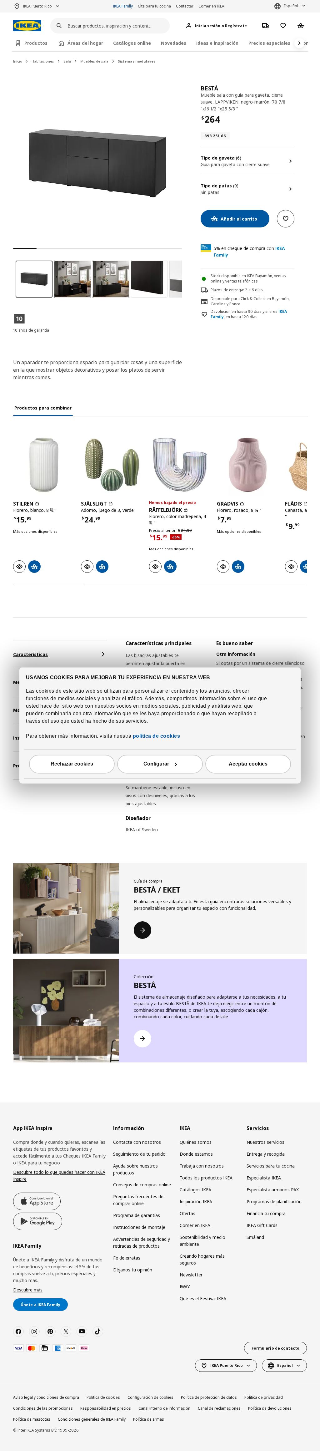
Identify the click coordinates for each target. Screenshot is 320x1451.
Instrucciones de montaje (139, 1227)
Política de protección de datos (209, 1397)
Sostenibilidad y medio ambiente (202, 1240)
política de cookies (155, 736)
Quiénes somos (196, 1142)
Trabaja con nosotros (202, 1166)
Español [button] (291, 5)
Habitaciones (43, 61)
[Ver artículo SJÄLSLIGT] (111, 465)
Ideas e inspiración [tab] (217, 43)
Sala (67, 61)
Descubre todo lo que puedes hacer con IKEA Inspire (59, 1175)
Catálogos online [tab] (132, 43)
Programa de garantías (136, 1215)
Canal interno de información (164, 1408)
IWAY (185, 1287)
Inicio (17, 61)
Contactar (184, 6)
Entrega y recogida (266, 1154)
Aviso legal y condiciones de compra (46, 1397)
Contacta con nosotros (137, 1142)
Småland (255, 1237)
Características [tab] (30, 654)
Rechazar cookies (72, 764)
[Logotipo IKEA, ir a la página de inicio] (27, 26)
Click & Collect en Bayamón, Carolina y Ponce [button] (250, 301)
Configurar (156, 764)
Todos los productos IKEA (206, 1178)
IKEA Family (123, 6)
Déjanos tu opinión (132, 1270)
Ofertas (187, 1213)
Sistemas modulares (136, 61)
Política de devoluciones (270, 1408)
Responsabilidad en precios (105, 1408)
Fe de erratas (126, 1258)
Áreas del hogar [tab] (85, 43)
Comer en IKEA (211, 6)
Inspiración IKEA (196, 1201)
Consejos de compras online (142, 1185)
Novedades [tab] (173, 43)
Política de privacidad (263, 1397)
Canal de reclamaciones (219, 1408)
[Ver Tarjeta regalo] (44, 1348)
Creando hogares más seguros (202, 1259)
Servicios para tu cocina (271, 1166)
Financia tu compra (266, 1213)
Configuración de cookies (150, 1397)
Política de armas (148, 1419)
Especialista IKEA (264, 1178)
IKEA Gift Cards (262, 1225)
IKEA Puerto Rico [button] (37, 6)
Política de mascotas (31, 1419)
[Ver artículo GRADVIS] (247, 465)
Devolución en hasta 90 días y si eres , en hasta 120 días (249, 314)
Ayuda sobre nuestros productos (135, 1169)
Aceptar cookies (248, 764)
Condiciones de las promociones (43, 1408)
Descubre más (27, 1290)
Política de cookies (103, 1397)
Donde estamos (196, 1154)
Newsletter (191, 1275)
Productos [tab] (36, 43)
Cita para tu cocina (154, 6)
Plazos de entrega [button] (227, 290)
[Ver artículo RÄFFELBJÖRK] (180, 465)
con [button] (249, 251)
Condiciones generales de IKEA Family (92, 1419)
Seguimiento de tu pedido (139, 1154)
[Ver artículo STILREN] (44, 465)
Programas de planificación (274, 1201)
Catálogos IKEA (195, 1190)
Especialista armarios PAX (273, 1190)
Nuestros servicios (265, 1142)
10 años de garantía (31, 330)
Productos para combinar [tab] (43, 408)
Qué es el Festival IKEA (203, 1298)
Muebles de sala (94, 61)
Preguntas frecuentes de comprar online (138, 1200)
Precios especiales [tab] (269, 43)
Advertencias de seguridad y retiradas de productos (141, 1242)
